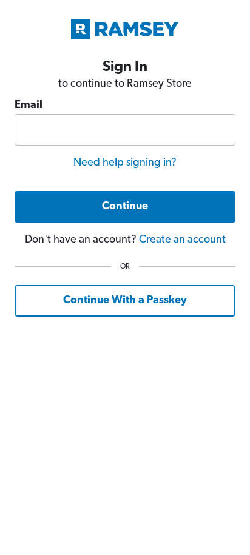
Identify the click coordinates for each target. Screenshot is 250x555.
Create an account (182, 240)
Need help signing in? (125, 163)
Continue (125, 206)
